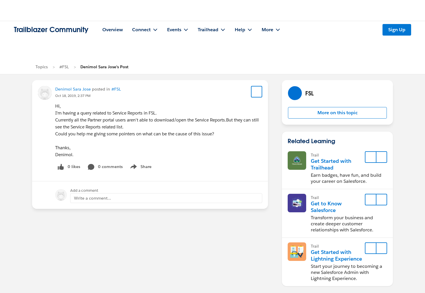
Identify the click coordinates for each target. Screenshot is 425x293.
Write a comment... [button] (92, 198)
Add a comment (84, 190)
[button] (337, 113)
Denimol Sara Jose (73, 89)
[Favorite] (257, 91)
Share (140, 168)
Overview (112, 30)
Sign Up (396, 30)
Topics (42, 66)
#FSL (64, 66)
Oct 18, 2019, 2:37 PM (72, 95)
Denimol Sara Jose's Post (104, 66)
